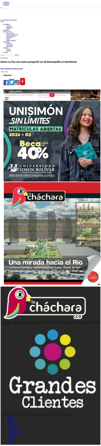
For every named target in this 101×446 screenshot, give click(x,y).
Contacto (6, 2)
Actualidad (7, 24)
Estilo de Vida (7, 31)
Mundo (8, 28)
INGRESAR (6, 3)
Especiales (7, 42)
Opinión (9, 51)
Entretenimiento (11, 36)
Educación (9, 37)
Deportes (6, 30)
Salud (8, 39)
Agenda (6, 52)
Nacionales (10, 27)
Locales (9, 25)
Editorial (6, 48)
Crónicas (9, 43)
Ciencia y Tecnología (12, 34)
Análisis (9, 49)
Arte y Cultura (10, 33)
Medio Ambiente (11, 40)
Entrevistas (10, 45)
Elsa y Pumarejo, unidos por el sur (12, 69)
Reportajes (10, 46)
